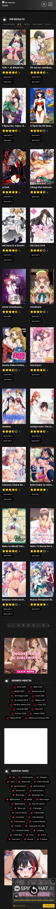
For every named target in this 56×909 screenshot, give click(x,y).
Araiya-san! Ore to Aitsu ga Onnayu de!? (42, 426)
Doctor (30, 839)
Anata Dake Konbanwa (14, 365)
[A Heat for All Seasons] (42, 105)
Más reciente (9, 24)
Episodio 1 (36, 135)
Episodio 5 (8, 374)
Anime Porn (20, 790)
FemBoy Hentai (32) (21, 704)
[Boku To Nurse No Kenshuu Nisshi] (42, 525)
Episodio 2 (36, 140)
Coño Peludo (19, 821)
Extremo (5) (40, 700)
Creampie (17, 835)
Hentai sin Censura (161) (38, 718)
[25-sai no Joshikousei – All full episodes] (42, 47)
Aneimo (6, 426)
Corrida (17, 826)
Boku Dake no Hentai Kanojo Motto (42, 485)
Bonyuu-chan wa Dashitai (14, 599)
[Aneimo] (14, 406)
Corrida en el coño (36, 826)
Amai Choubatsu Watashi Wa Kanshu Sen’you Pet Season (14, 307)
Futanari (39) (22, 709)
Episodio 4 (8, 196)
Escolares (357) (21, 700)
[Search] (44, 4)
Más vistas (37, 24)
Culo (31, 835)
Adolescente (27, 777)
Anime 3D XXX (43, 781)
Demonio (16, 839)
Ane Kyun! (36, 365)
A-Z (19, 24)
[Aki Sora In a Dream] (14, 225)
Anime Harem (20, 786)
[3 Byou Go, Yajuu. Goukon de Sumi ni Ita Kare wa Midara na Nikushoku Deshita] (14, 105)
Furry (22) (41, 704)
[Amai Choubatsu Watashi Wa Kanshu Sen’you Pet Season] (14, 286)
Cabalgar (37, 808)
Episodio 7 (8, 82)
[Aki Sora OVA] (42, 225)
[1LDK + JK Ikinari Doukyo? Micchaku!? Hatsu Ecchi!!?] (14, 47)
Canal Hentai (21, 812)
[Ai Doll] (14, 166)
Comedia (19, 817)
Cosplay (40, 830)
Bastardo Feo (37, 795)
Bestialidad (19, 804)
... (38, 625)
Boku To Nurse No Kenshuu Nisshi (42, 546)
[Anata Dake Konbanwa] (14, 344)
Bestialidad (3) (38, 691)
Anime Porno (38, 790)
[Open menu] (50, 4)
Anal (12, 781)
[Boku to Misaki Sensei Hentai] (14, 525)
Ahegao (43, 777)
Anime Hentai (39, 786)
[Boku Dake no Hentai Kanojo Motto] (42, 464)
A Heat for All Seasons (42, 126)
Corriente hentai (22, 830)
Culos (43, 835)
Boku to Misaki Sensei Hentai (14, 546)
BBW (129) (37, 687)
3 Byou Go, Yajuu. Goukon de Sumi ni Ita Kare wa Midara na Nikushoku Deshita (14, 126)
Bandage (20, 795)
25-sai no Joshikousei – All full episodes (42, 67)
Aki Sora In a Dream (13, 245)
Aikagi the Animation (42, 187)
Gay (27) (39, 709)
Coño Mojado (37, 817)
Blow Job (21, 808)
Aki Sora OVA (37, 245)
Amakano (35, 307)
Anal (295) (21, 687)
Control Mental (38, 821)
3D (13, 777)
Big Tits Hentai (38, 804)
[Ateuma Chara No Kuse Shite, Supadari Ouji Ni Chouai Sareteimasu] (14, 464)
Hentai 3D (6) (15, 718)
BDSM (29, 799)
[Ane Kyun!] (42, 344)
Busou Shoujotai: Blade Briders (42, 599)
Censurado (39, 812)
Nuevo (47, 24)
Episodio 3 (8, 201)
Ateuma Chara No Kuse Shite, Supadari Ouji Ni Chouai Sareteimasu (14, 485)
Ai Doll (5, 187)
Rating (27, 24)
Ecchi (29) (39, 696)
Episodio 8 (8, 77)
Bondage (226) (21, 696)
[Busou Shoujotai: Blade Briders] (42, 579)
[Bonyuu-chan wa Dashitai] (14, 579)
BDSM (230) (19, 691)
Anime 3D (25, 781)
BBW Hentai (14, 799)
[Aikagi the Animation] (42, 166)
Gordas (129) (20, 713)
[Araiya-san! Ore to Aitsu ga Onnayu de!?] (42, 406)
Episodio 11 (36, 82)
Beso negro (44, 799)
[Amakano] (42, 286)
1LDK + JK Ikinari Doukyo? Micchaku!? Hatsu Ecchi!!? (14, 67)
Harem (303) (39, 713)
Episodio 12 (36, 77)
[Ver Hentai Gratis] (10, 4)
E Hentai (43, 839)
